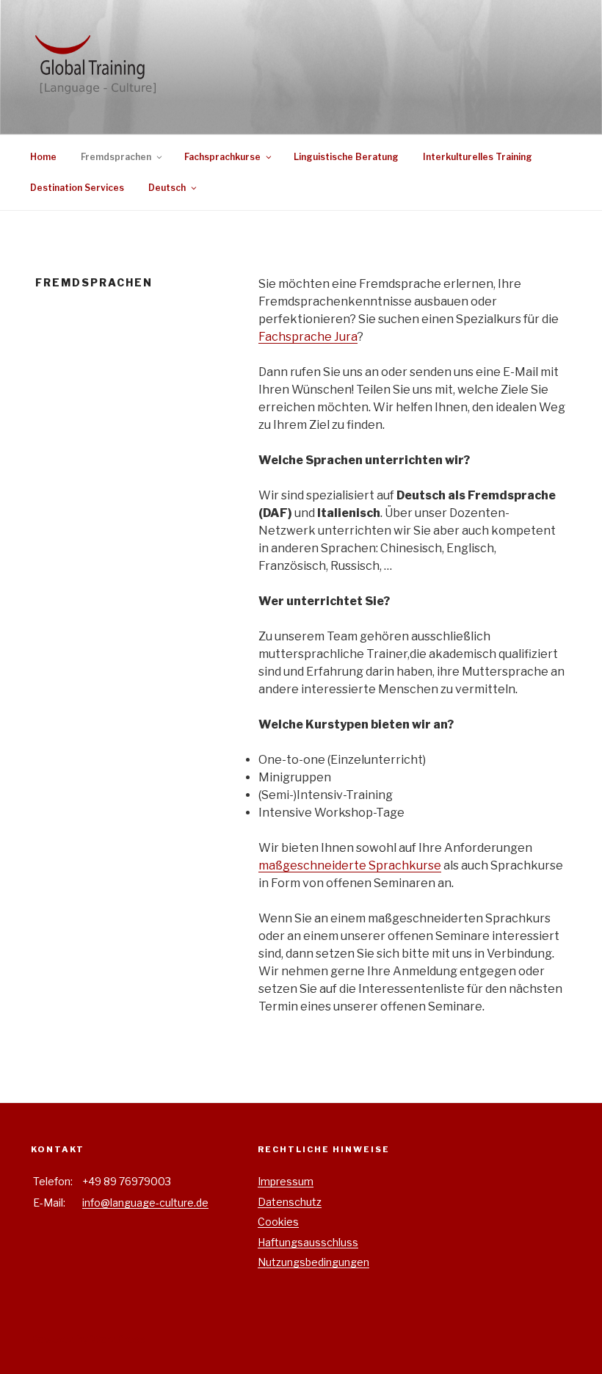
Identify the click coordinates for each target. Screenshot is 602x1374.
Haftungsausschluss (308, 1242)
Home (43, 156)
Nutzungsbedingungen (313, 1262)
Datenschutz (290, 1202)
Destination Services (77, 187)
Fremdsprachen (116, 156)
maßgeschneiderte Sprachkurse (349, 865)
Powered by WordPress (88, 1339)
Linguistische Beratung (346, 156)
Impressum (285, 1181)
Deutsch (167, 187)
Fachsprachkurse (222, 156)
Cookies (278, 1221)
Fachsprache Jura (308, 337)
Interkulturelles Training (477, 156)
